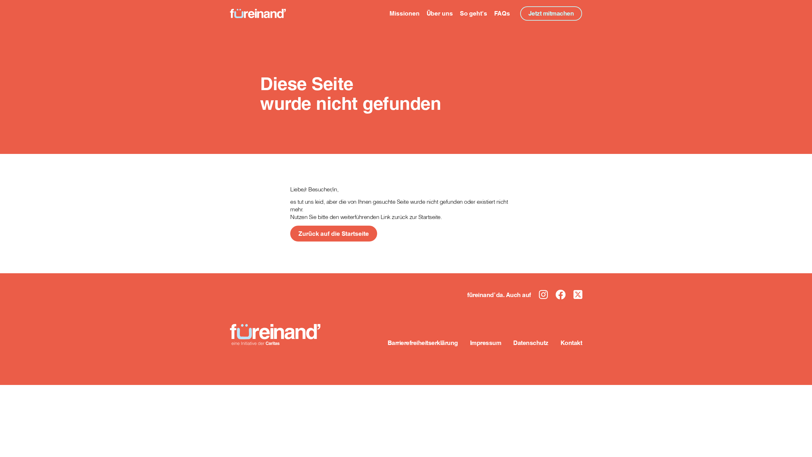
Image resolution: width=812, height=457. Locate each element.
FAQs (502, 13)
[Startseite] (258, 13)
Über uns (440, 13)
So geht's (473, 13)
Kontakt (571, 343)
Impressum (485, 343)
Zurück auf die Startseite (333, 233)
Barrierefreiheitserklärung (423, 343)
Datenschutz (530, 343)
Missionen (404, 13)
